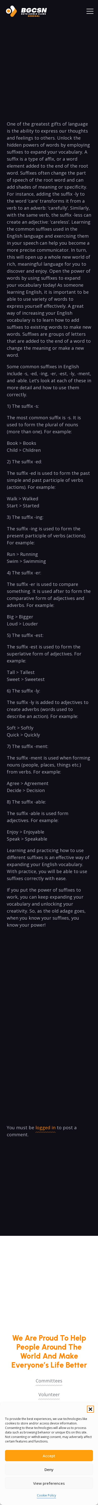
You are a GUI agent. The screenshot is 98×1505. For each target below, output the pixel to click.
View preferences (49, 1483)
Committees (49, 1381)
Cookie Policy (46, 1495)
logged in (45, 1127)
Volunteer (49, 1394)
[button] (90, 1409)
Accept (49, 1455)
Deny (49, 1469)
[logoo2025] (29, 11)
